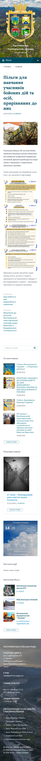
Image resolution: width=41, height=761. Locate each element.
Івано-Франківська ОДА (16, 729)
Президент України (14, 721)
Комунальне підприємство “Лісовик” (23, 615)
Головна (7, 67)
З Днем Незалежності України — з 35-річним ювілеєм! (27, 366)
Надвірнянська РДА (14, 736)
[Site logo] (20, 41)
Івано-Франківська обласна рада (19, 732)
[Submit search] (34, 348)
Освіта (21, 591)
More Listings (11, 630)
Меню (9, 60)
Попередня (7, 294)
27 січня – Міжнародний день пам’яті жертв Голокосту (19, 497)
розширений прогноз (20, 551)
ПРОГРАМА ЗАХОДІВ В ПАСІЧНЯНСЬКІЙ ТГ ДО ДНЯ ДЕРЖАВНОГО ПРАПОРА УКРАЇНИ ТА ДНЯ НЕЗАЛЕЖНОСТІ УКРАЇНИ (27, 385)
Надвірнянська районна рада (18, 739)
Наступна (7, 310)
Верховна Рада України (15, 718)
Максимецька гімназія (27, 600)
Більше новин (11, 442)
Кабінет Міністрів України (16, 725)
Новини (18, 67)
